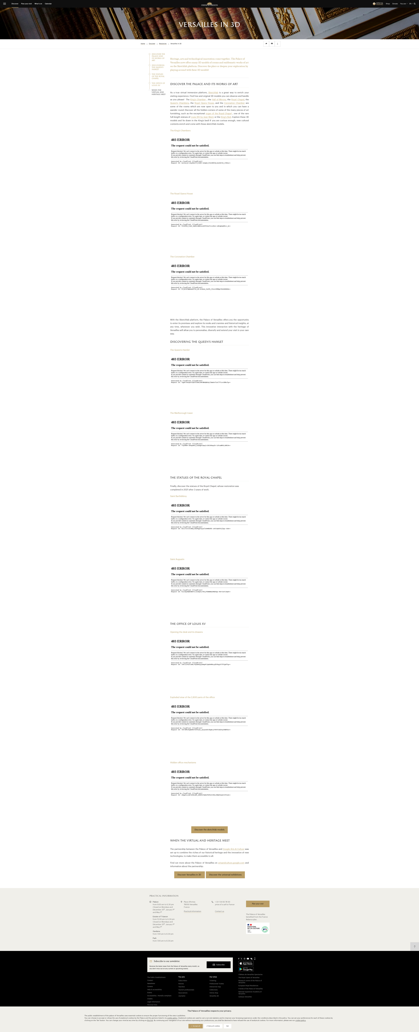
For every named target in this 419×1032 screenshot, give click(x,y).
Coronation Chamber (234, 103)
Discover (15, 4)
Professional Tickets (217, 984)
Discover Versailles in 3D (190, 875)
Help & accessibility (154, 989)
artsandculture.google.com (231, 863)
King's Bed (226, 117)
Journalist (181, 996)
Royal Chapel (237, 100)
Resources (163, 44)
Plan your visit (26, 4)
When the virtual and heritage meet (159, 92)
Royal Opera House (204, 103)
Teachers (181, 987)
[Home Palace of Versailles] (209, 4)
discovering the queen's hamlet (158, 67)
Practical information (192, 911)
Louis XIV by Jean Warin (202, 117)
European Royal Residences (248, 985)
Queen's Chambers (179, 103)
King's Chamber (198, 100)
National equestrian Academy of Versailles (250, 993)
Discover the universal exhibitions (225, 875)
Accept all (196, 1026)
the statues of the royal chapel (158, 76)
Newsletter (151, 983)
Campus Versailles (245, 997)
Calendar (48, 4)
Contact (150, 980)
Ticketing (213, 980)
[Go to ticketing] (378, 3)
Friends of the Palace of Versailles (250, 989)
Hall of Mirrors (219, 100)
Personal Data (152, 1005)
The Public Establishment (156, 977)
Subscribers (182, 980)
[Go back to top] (414, 946)
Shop (388, 4)
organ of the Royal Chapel (219, 113)
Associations (182, 993)
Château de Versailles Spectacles (250, 974)
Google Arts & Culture (233, 849)
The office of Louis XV (158, 84)
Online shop (214, 993)
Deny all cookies (214, 1026)
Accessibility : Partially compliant (159, 996)
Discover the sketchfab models (209, 830)
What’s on (38, 4)
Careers (150, 986)
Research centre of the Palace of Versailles (250, 981)
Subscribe (220, 965)
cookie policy (172, 1018)
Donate (395, 4)
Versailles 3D (214, 996)
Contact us (219, 911)
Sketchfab (213, 93)
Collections (214, 990)
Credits (150, 999)
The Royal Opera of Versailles (248, 977)
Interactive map (215, 987)
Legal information (153, 1002)
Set (227, 1026)
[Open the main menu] (4, 4)
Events (149, 992)
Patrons (181, 984)
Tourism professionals (186, 990)
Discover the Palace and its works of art (158, 57)
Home (143, 44)
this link (150, 1020)
